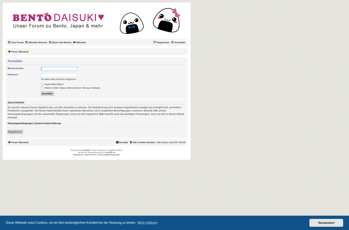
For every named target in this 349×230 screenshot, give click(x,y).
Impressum (78, 154)
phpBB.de (110, 152)
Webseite (81, 42)
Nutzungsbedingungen (20, 123)
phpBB (86, 150)
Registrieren (15, 132)
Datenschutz (91, 154)
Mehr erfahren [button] (148, 222)
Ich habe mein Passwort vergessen (58, 79)
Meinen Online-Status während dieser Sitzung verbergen (72, 88)
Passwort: (13, 74)
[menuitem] (178, 42)
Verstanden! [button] (326, 222)
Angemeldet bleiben (54, 84)
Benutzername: (16, 68)
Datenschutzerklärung (48, 123)
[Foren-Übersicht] (100, 23)
